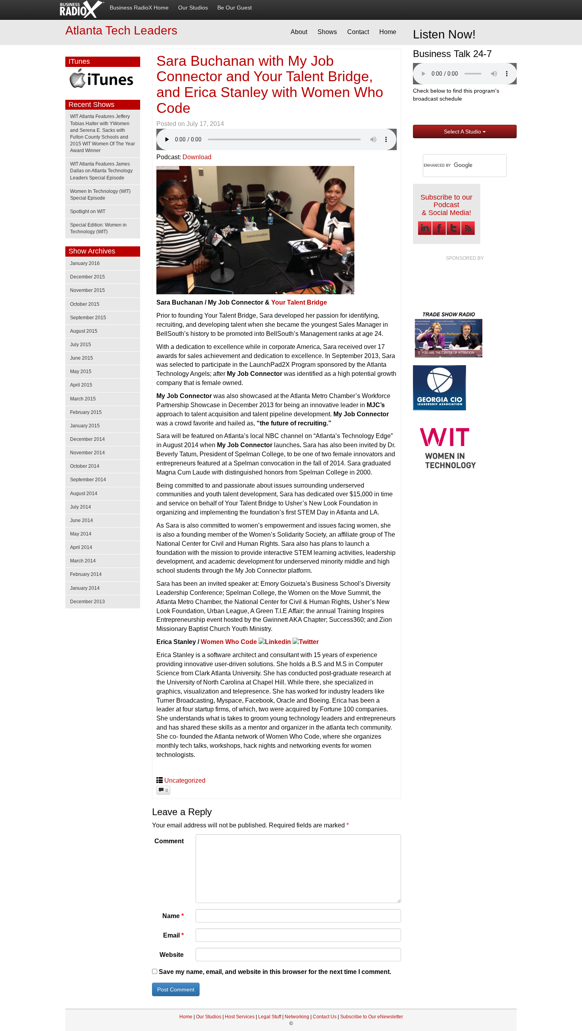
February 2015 (86, 412)
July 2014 (80, 507)
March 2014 (83, 561)
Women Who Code (229, 641)
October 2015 (84, 304)
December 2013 (87, 601)
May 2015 (80, 371)
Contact (358, 32)
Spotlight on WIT (87, 211)
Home (387, 32)
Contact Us (325, 1017)
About (299, 32)
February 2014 (86, 574)
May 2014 (80, 534)
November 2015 (87, 290)
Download (197, 157)
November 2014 (87, 452)
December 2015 (87, 277)
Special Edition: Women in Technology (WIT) (98, 228)
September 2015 (88, 317)
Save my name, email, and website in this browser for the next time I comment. (275, 971)
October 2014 (84, 466)
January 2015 (85, 426)
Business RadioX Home (139, 8)
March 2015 (83, 399)
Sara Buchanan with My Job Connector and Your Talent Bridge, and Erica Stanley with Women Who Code (269, 84)
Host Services (240, 1017)
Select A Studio (463, 131)
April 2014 (81, 547)
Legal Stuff (269, 1017)
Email (173, 935)
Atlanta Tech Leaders (121, 30)
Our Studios (193, 8)
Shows (327, 32)
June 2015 (81, 358)
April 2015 (81, 385)
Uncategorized (184, 780)
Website (172, 954)
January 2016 (85, 263)
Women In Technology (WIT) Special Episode (100, 195)
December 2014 (87, 439)
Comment (169, 841)
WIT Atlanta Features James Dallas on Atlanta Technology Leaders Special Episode (101, 170)
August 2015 (83, 331)
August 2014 (83, 493)
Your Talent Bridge (299, 302)
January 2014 (85, 588)
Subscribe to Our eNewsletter (371, 1017)
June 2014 (81, 520)
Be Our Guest (234, 8)
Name (173, 916)
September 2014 (88, 479)
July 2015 (80, 344)
